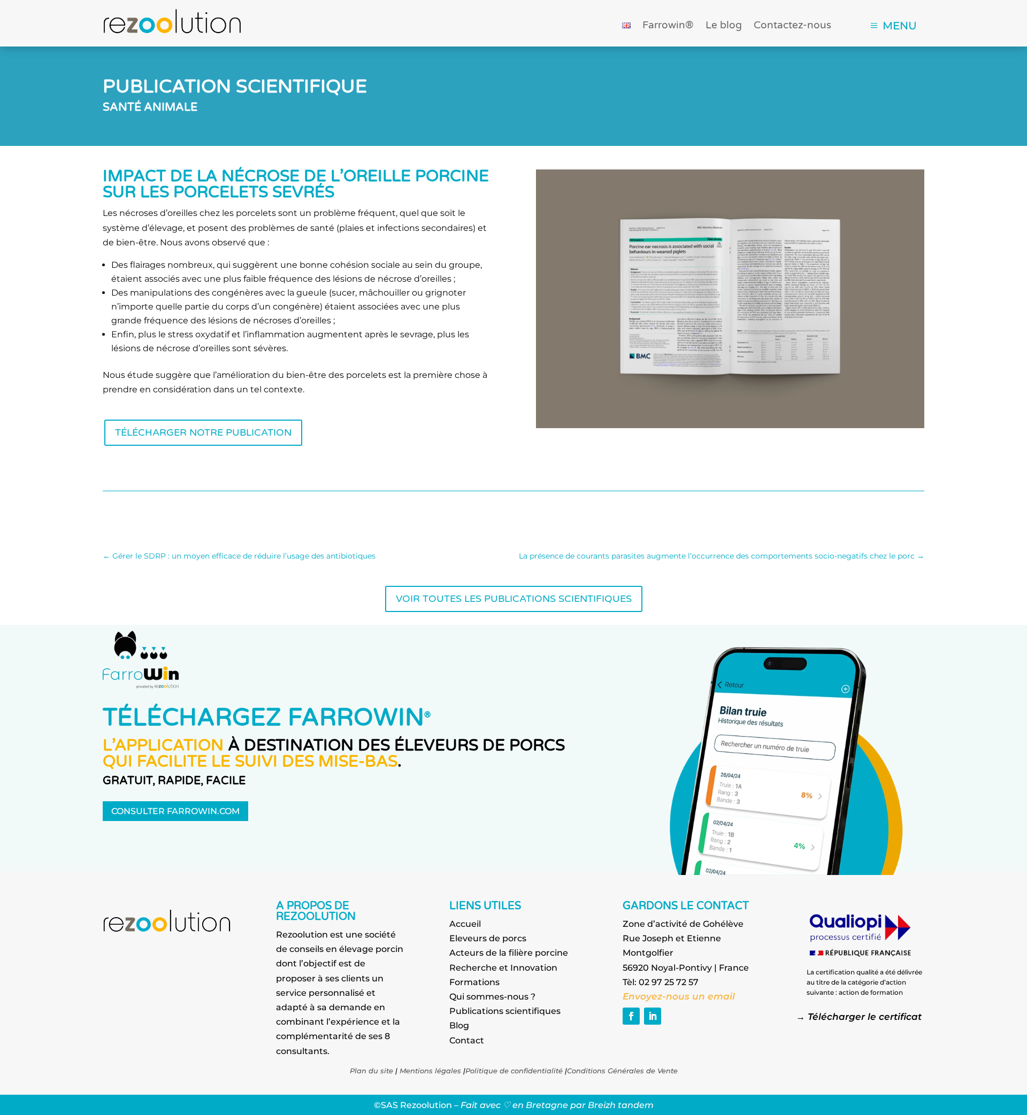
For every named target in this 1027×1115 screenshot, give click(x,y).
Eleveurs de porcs (487, 938)
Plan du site (371, 1070)
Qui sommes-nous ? (492, 997)
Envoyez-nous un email (680, 996)
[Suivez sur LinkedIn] (652, 1016)
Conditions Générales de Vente (622, 1070)
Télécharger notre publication (203, 432)
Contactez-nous (792, 26)
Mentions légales (430, 1070)
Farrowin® (668, 26)
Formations (474, 982)
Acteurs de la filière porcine (508, 953)
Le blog (724, 26)
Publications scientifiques (505, 1011)
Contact (466, 1040)
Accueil (465, 924)
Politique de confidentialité (514, 1070)
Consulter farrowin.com (175, 811)
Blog (459, 1025)
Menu (900, 25)
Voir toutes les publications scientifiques (514, 599)
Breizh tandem (621, 1105)
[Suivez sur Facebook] (631, 1016)
